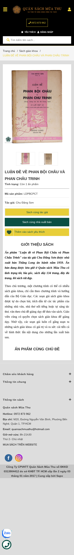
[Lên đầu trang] (63, 536)
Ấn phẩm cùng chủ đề (37, 349)
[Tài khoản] (69, 9)
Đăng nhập (46, 32)
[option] (25, 159)
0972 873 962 (38, 22)
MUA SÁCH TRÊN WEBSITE (20, 444)
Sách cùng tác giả (37, 212)
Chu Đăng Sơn (25, 202)
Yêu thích (30, 32)
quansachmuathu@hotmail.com (31, 429)
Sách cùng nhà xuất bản (37, 222)
